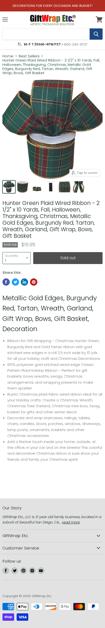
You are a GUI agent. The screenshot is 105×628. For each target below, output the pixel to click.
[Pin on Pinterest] (33, 282)
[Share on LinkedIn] (24, 282)
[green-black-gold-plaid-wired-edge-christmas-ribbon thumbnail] (64, 187)
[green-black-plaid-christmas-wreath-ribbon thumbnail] (9, 187)
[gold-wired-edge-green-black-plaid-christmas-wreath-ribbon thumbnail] (23, 187)
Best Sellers (29, 56)
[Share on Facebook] (6, 282)
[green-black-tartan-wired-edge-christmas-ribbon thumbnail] (78, 187)
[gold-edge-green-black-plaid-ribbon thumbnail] (37, 187)
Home (7, 56)
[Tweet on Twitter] (15, 282)
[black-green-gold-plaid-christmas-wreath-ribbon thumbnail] (50, 187)
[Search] (96, 34)
